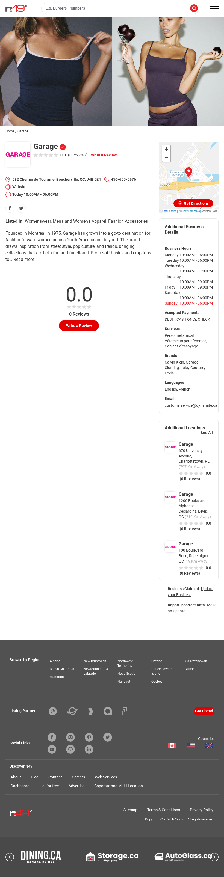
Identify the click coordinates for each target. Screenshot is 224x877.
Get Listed (204, 711)
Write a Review (104, 155)
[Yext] (57, 711)
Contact (55, 777)
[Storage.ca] (112, 857)
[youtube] (51, 749)
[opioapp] (70, 749)
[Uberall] (76, 711)
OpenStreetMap (191, 211)
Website (19, 187)
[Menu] (214, 9)
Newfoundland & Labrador (96, 671)
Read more (23, 259)
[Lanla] (111, 711)
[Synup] (94, 711)
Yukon (190, 669)
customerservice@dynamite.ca (191, 405)
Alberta (55, 661)
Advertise (76, 786)
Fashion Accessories (128, 221)
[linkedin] (89, 749)
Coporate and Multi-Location (118, 786)
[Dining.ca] (41, 857)
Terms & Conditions (163, 810)
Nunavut (123, 681)
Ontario (156, 661)
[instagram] (70, 737)
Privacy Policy (201, 810)
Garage (186, 444)
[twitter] (21, 208)
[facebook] (9, 208)
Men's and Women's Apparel (79, 221)
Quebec (156, 681)
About (16, 777)
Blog (35, 777)
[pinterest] (89, 737)
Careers (78, 777)
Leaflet (171, 211)
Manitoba (57, 677)
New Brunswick (95, 661)
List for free (49, 786)
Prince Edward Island (162, 671)
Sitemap (130, 810)
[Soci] (124, 711)
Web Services (106, 777)
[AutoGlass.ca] (183, 857)
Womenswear (38, 221)
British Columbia (62, 669)
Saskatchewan (196, 661)
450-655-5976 (123, 179)
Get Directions (196, 203)
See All (207, 432)
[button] (189, 172)
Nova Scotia (126, 674)
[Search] (194, 8)
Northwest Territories (125, 663)
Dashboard (20, 786)
